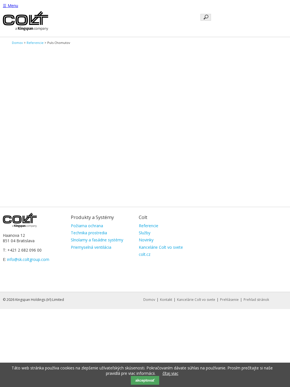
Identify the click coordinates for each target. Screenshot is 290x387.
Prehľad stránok (256, 299)
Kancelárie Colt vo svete (196, 299)
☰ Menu (10, 5)
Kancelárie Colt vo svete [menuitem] (161, 247)
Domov (17, 43)
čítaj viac (170, 373)
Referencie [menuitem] (148, 225)
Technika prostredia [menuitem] (89, 232)
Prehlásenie (229, 299)
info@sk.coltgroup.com (28, 259)
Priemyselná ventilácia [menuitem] (91, 247)
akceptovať (145, 380)
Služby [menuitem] (144, 232)
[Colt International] (25, 29)
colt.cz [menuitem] (144, 254)
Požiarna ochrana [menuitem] (87, 225)
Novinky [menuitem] (146, 240)
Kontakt (166, 299)
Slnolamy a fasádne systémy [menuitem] (97, 240)
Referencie (35, 43)
